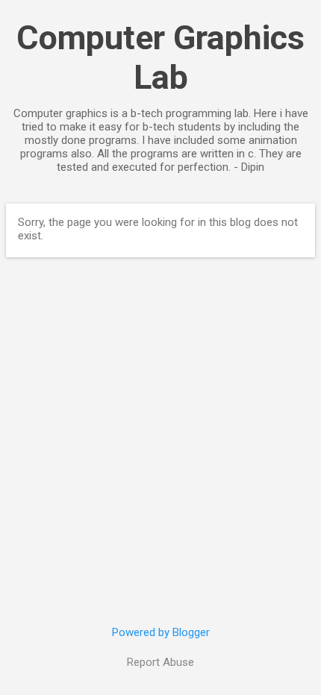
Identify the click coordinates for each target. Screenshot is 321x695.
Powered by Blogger (161, 632)
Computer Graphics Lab (160, 57)
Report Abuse (160, 662)
